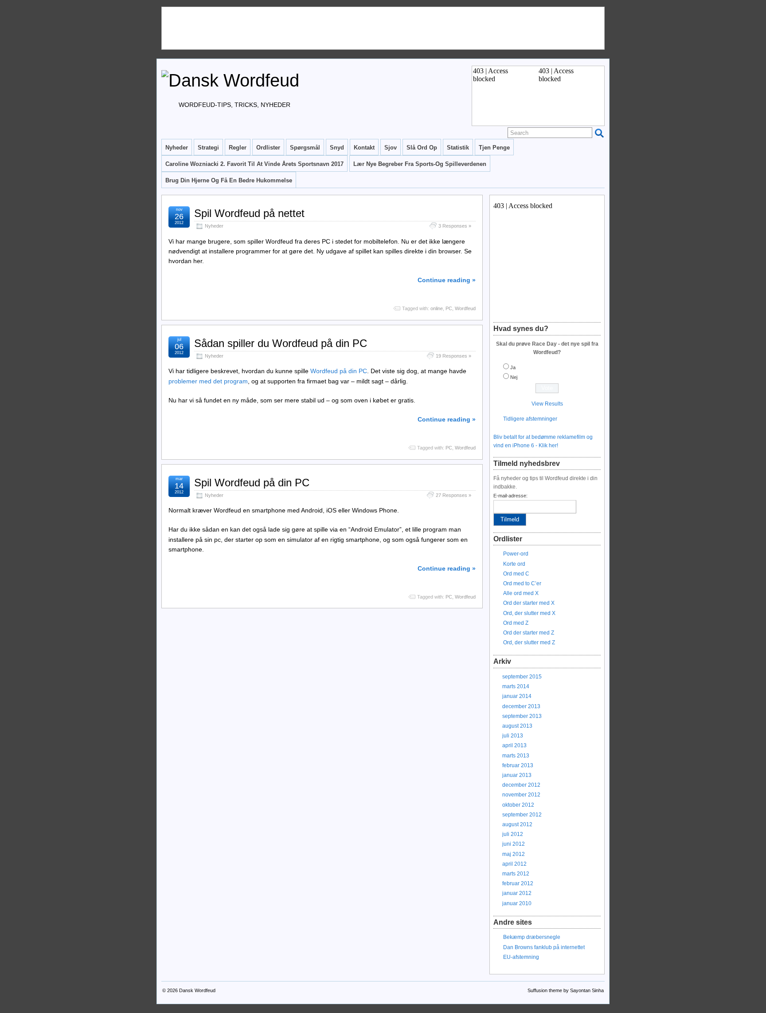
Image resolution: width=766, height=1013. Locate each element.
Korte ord (514, 564)
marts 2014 (515, 686)
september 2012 (522, 815)
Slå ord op (421, 147)
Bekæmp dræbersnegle (531, 937)
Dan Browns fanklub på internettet (544, 947)
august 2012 (517, 824)
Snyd (337, 147)
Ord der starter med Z (528, 633)
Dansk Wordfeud (197, 990)
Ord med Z (515, 623)
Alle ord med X (521, 593)
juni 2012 (513, 844)
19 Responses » (453, 356)
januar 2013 (517, 775)
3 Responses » (454, 226)
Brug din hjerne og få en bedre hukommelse (228, 180)
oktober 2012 (518, 805)
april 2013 (514, 745)
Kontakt (364, 147)
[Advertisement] (323, 27)
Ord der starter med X (529, 603)
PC (449, 308)
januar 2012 (517, 893)
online (436, 308)
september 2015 (522, 677)
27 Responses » (453, 495)
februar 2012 (517, 883)
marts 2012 (515, 874)
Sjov (390, 147)
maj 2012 (513, 854)
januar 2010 (517, 903)
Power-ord (515, 554)
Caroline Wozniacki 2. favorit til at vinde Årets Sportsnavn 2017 (254, 164)
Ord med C (516, 574)
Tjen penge (494, 147)
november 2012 (521, 795)
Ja (513, 367)
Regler (237, 147)
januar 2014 (517, 696)
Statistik (458, 147)
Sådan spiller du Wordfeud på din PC (280, 343)
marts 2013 (515, 756)
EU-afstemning (521, 957)
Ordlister (268, 147)
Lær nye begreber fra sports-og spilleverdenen (419, 164)
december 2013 (521, 706)
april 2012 (514, 864)
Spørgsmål (305, 147)
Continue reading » (447, 280)
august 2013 (517, 726)
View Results (547, 404)
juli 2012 (512, 834)
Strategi (208, 147)
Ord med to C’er (522, 583)
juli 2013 (512, 736)
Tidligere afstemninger (530, 419)
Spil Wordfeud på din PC (251, 483)
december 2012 (521, 785)
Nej (513, 377)
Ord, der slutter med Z (529, 642)
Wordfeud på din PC (338, 370)
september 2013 (522, 716)
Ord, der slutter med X (529, 613)
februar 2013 (517, 765)
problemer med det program (208, 381)
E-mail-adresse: (510, 495)
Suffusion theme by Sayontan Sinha (566, 990)
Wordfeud (465, 308)
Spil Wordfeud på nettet (249, 213)
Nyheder (176, 147)
